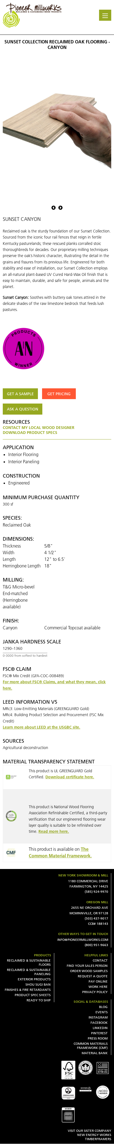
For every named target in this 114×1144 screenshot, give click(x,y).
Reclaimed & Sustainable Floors (29, 962)
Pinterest (99, 1033)
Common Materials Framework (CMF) (91, 1045)
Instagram (98, 1017)
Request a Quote (93, 976)
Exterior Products (34, 979)
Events (101, 1012)
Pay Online (98, 981)
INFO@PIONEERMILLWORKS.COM (82, 940)
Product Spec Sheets (33, 995)
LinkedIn (100, 1028)
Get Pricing (59, 393)
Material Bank (95, 1053)
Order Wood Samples (89, 971)
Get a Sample (20, 393)
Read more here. (53, 831)
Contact (100, 960)
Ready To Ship (39, 1000)
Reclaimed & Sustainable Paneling (29, 972)
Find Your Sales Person (87, 966)
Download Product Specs (30, 432)
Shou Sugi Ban (38, 984)
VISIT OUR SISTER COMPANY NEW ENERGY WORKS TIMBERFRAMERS (89, 1135)
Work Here (98, 987)
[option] (57, 127)
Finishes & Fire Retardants (28, 990)
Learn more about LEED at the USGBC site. (41, 727)
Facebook (99, 1022)
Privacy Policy (95, 992)
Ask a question (22, 409)
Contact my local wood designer (38, 427)
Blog (103, 1007)
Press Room (98, 1038)
